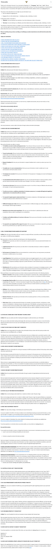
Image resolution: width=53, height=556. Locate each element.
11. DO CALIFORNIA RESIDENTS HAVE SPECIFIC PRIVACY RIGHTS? (15, 55)
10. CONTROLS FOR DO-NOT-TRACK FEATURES (11, 54)
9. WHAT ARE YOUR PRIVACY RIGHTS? (9, 52)
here (30, 547)
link (45, 282)
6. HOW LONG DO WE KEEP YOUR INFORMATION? (12, 47)
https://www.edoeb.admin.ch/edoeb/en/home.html (11, 420)
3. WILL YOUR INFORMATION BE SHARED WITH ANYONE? (13, 43)
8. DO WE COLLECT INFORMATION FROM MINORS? (12, 51)
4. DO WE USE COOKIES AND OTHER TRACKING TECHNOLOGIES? (15, 44)
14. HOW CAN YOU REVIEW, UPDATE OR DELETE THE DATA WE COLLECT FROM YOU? (21, 60)
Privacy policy (4, 1)
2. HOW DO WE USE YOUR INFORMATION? (10, 41)
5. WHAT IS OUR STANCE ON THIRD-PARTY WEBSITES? (13, 46)
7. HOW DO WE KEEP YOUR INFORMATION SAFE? (11, 49)
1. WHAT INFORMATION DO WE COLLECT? (10, 39)
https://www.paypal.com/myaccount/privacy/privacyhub (12, 98)
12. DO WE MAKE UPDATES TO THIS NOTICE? (11, 57)
